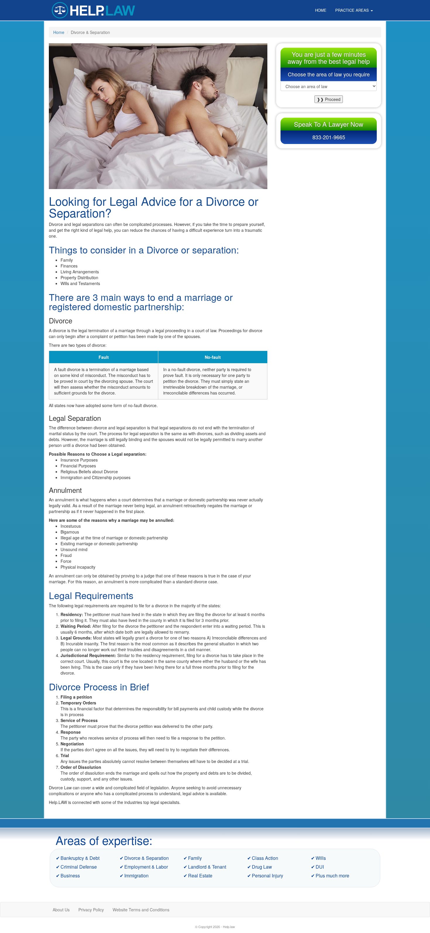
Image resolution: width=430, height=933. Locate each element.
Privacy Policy (91, 910)
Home (320, 10)
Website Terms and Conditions (141, 910)
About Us (61, 910)
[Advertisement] (329, 190)
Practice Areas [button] (352, 10)
